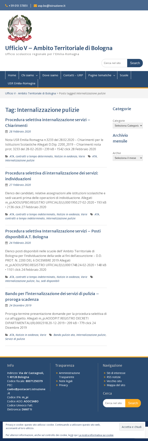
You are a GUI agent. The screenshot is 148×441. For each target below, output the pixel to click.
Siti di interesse (116, 373)
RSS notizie (114, 377)
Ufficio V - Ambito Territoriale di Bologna (30, 93)
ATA (12, 156)
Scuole (124, 75)
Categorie (119, 120)
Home (12, 75)
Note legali (65, 381)
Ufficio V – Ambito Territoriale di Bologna (59, 48)
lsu (38, 281)
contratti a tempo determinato (34, 156)
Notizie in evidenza (65, 156)
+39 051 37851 (18, 6)
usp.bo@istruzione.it (52, 6)
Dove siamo (50, 75)
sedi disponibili (50, 281)
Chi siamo (27, 75)
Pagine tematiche (99, 75)
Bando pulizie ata (64, 335)
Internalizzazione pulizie (19, 160)
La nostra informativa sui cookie (96, 435)
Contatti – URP (73, 75)
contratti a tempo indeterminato (35, 214)
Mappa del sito (116, 385)
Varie (82, 156)
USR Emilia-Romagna (21, 83)
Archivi (117, 153)
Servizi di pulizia (15, 339)
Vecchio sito (114, 381)
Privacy (63, 385)
